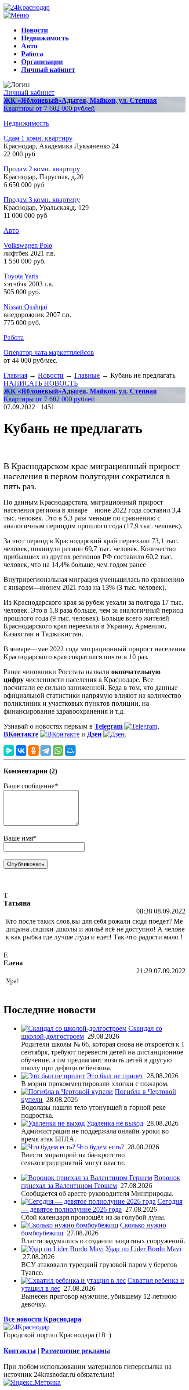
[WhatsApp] (58, 750)
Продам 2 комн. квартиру (42, 169)
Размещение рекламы (75, 1350)
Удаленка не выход (115, 1123)
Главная (15, 375)
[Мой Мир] (70, 750)
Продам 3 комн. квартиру (42, 199)
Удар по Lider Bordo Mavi (143, 1249)
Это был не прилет (115, 1076)
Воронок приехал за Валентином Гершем (100, 1181)
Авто (11, 230)
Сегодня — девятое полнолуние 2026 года (101, 1205)
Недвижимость (26, 123)
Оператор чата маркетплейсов (49, 352)
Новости (51, 375)
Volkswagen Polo (28, 245)
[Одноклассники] (33, 750)
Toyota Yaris (21, 276)
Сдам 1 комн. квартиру (38, 138)
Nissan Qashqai (25, 306)
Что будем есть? (101, 1147)
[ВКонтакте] (21, 750)
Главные (87, 375)
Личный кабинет (29, 92)
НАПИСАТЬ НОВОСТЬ (41, 383)
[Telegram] (45, 750)
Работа (14, 337)
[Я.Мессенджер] (9, 750)
